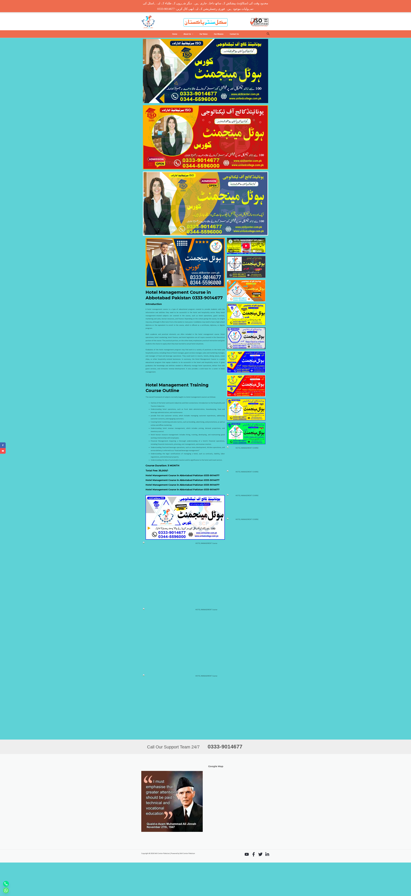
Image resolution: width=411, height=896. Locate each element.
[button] (192, 34)
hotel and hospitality (201, 312)
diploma (149, 325)
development (180, 369)
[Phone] (6, 884)
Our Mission (218, 34)
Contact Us (234, 34)
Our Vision (204, 34)
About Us (187, 34)
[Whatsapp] (6, 890)
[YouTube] (246, 854)
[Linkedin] (267, 854)
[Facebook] (253, 854)
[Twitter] (260, 854)
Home (174, 34)
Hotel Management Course (205, 359)
